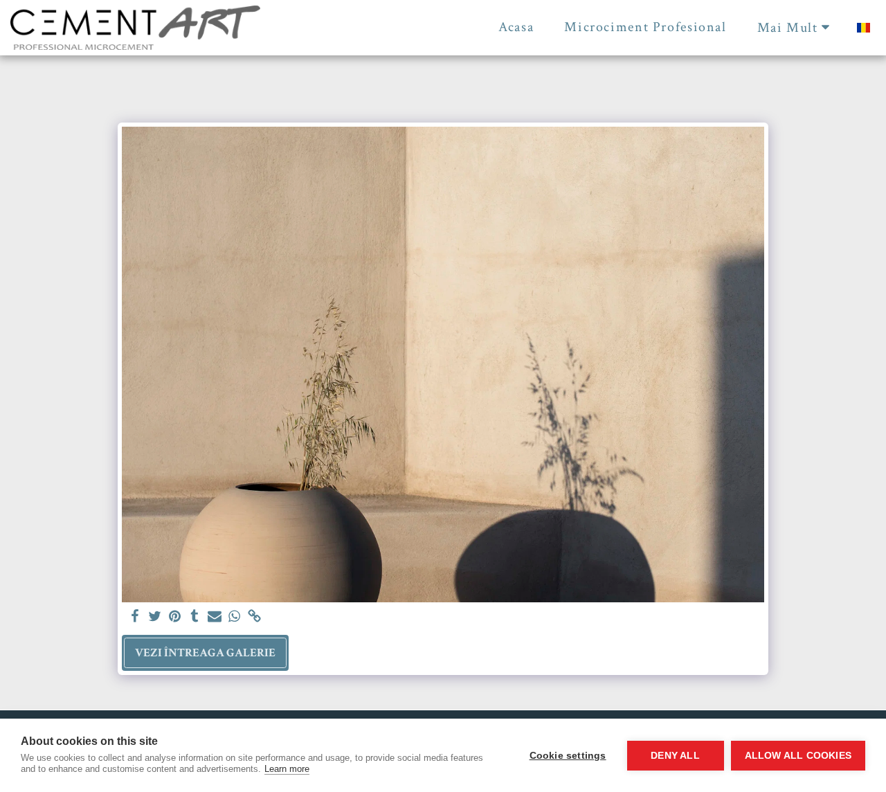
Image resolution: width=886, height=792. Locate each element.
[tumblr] (195, 617)
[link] (255, 617)
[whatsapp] (235, 617)
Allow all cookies (798, 755)
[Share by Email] (215, 617)
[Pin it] (175, 617)
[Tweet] (154, 617)
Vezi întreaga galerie (205, 652)
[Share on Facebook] (134, 617)
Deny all (675, 755)
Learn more (286, 769)
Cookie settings (568, 755)
